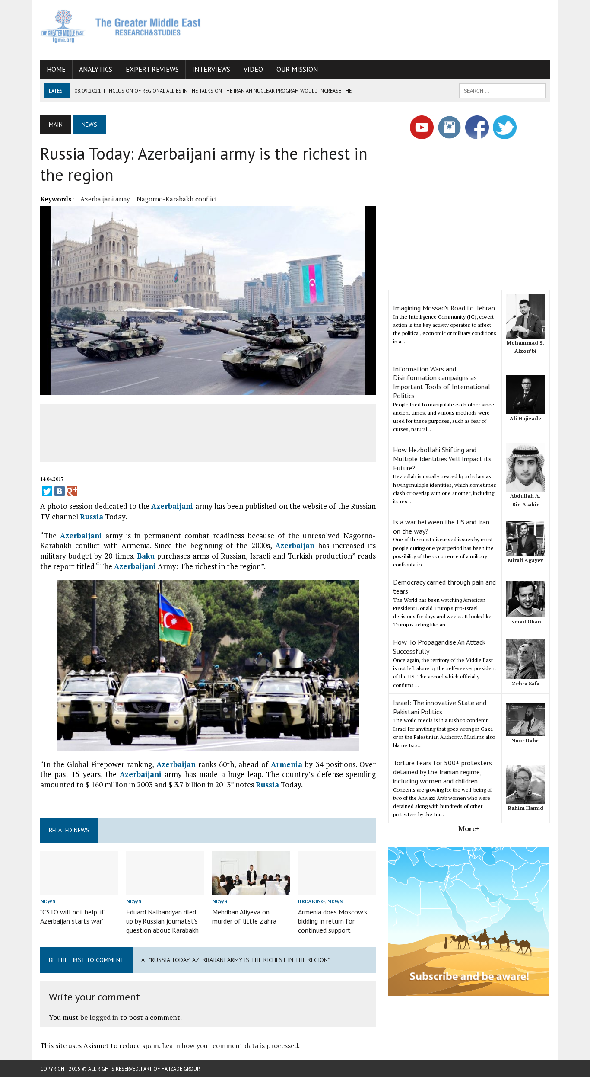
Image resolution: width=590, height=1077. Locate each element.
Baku (146, 556)
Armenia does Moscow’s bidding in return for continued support (332, 921)
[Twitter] (47, 491)
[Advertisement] (392, 28)
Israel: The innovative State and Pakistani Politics (439, 707)
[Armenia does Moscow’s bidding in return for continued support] (337, 889)
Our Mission (297, 69)
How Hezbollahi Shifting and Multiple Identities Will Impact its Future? (442, 458)
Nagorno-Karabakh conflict (176, 199)
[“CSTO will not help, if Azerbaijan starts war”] (79, 889)
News (47, 901)
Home (56, 69)
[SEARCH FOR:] (502, 90)
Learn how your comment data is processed (230, 1045)
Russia (91, 516)
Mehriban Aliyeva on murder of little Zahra (244, 916)
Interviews (211, 69)
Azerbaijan (294, 545)
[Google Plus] (72, 491)
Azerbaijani (172, 506)
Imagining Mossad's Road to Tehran (444, 308)
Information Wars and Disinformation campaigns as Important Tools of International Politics (441, 382)
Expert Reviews (152, 69)
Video (253, 69)
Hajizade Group (180, 1068)
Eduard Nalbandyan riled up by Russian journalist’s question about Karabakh (162, 921)
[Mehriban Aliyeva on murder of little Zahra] (251, 889)
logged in (103, 1017)
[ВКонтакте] (59, 491)
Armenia (286, 764)
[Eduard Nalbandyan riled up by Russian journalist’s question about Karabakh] (165, 889)
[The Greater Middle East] (121, 26)
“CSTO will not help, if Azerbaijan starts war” (72, 916)
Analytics (95, 69)
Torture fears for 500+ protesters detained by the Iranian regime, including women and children (442, 771)
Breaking (311, 901)
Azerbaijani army (105, 199)
